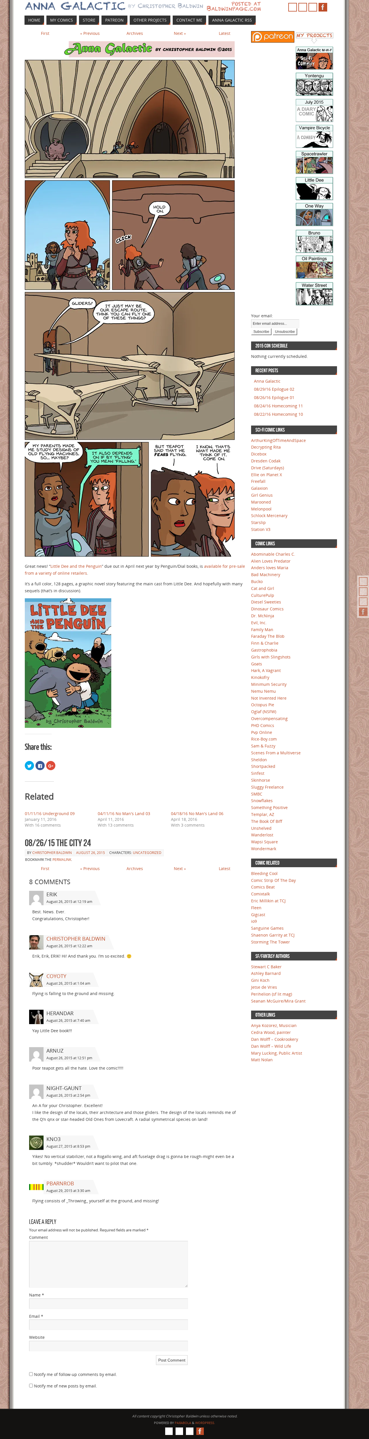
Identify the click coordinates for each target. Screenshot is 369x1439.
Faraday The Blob (268, 636)
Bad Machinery (265, 574)
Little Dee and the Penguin (76, 566)
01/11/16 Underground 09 (50, 813)
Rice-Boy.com (264, 739)
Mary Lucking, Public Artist (276, 1053)
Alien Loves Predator (271, 561)
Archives (135, 33)
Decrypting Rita (266, 447)
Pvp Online (261, 732)
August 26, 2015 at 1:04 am (68, 983)
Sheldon (259, 759)
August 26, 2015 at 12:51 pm (69, 1057)
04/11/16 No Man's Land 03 (124, 813)
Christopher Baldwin (52, 852)
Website (37, 1337)
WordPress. (205, 1423)
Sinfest (257, 773)
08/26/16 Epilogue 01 (274, 397)
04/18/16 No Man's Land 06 (197, 813)
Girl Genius (262, 495)
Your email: (262, 315)
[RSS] (363, 581)
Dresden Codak (265, 461)
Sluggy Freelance (267, 787)
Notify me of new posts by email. (65, 1386)
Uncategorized (147, 852)
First (45, 33)
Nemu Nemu (263, 691)
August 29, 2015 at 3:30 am (68, 1190)
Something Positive (269, 807)
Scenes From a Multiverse (276, 752)
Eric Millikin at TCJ (268, 900)
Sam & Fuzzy (263, 746)
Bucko (257, 581)
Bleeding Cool (264, 873)
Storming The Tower (270, 942)
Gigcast (258, 914)
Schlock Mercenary (269, 515)
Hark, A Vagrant (266, 670)
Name (36, 1295)
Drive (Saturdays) (267, 467)
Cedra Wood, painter (271, 1032)
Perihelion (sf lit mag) (271, 994)
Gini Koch (260, 980)
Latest (224, 33)
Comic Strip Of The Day (273, 880)
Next (180, 33)
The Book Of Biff (266, 821)
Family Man (262, 629)
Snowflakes (262, 800)
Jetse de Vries (264, 987)
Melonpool (261, 509)
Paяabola (183, 1423)
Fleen (256, 907)
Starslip (258, 522)
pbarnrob (60, 1183)
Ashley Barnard (266, 973)
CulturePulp (262, 595)
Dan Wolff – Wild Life (271, 1046)
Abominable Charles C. (273, 554)
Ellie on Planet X (266, 474)
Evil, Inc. (259, 622)
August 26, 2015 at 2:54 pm (68, 1095)
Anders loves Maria (269, 567)
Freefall (258, 481)
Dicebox (258, 454)
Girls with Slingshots (271, 657)
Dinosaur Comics (267, 609)
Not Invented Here (269, 698)
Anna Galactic (267, 381)
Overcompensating (269, 718)
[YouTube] (363, 591)
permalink (61, 859)
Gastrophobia (264, 650)
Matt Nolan (262, 1059)
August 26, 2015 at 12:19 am (69, 901)
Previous (90, 33)
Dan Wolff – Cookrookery (274, 1039)
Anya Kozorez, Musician (274, 1025)
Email (36, 1316)
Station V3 (260, 529)
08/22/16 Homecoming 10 (278, 414)
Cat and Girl (262, 588)
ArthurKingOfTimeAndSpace (278, 440)
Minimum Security (269, 684)
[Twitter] (363, 601)
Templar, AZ (262, 814)
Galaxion (259, 488)
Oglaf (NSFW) (263, 711)
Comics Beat (263, 887)
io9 (254, 921)
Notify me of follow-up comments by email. (75, 1374)
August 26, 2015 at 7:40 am (68, 1020)
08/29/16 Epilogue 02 (274, 389)
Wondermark (263, 848)
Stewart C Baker (266, 966)
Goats (256, 664)
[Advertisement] (268, 138)
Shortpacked (263, 766)
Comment (38, 1237)
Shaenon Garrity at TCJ (273, 935)
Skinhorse (260, 780)
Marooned (261, 502)
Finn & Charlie (264, 643)
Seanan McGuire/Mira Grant (278, 1001)
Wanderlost (262, 835)
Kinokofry (260, 677)
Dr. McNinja (262, 615)
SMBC (256, 794)
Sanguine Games (267, 928)
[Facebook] (363, 612)
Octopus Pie (262, 704)
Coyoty (56, 976)
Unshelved (261, 828)
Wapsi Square (264, 841)
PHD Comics (262, 725)
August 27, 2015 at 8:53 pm (68, 1146)
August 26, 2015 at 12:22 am (69, 945)
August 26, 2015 (90, 852)
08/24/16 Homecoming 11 (278, 406)
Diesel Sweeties (266, 602)
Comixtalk (260, 894)
